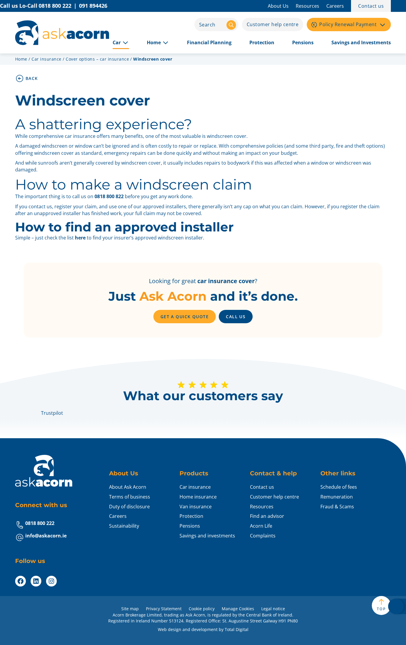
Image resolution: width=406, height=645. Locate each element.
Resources (307, 6)
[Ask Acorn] (62, 32)
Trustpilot (52, 413)
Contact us (371, 6)
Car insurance (46, 59)
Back (32, 78)
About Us (278, 6)
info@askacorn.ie (46, 535)
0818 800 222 (39, 523)
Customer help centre (273, 24)
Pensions (303, 42)
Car (117, 42)
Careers (335, 6)
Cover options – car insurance (97, 59)
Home (154, 42)
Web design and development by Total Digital (203, 629)
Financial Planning (209, 42)
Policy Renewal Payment (348, 24)
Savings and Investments (361, 42)
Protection (261, 42)
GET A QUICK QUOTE (184, 316)
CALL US (236, 316)
